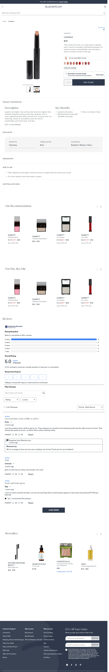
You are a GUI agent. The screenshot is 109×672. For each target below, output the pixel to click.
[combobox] (84, 58)
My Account (29, 633)
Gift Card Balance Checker (34, 640)
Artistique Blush (13, 237)
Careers (46, 647)
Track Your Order (8, 643)
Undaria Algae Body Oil (88, 566)
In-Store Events (49, 640)
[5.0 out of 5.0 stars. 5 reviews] (101, 27)
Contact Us (6, 633)
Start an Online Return (10, 647)
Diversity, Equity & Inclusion (53, 654)
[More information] (103, 30)
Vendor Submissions (51, 650)
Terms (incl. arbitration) (74, 658)
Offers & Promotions (9, 654)
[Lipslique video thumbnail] (37, 89)
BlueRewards (29, 636)
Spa (45, 643)
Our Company (48, 633)
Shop (4, 21)
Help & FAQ (6, 636)
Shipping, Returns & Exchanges (13, 640)
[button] (105, 6)
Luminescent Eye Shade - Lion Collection (65, 564)
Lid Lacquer (61, 237)
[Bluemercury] (53, 7)
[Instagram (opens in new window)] (67, 664)
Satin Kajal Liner (13, 567)
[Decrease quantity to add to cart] (65, 82)
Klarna (5, 657)
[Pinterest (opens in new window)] (80, 664)
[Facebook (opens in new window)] (71, 664)
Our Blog (46, 657)
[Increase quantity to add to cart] (71, 82)
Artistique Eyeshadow (39, 239)
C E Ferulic (35, 566)
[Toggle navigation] (2, 6)
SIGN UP (95, 638)
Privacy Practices (85, 654)
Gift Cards (6, 650)
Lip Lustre (84, 237)
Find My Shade (70, 68)
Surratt (67, 33)
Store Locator (48, 636)
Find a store (100, 75)
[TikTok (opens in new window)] (76, 664)
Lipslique (11, 21)
